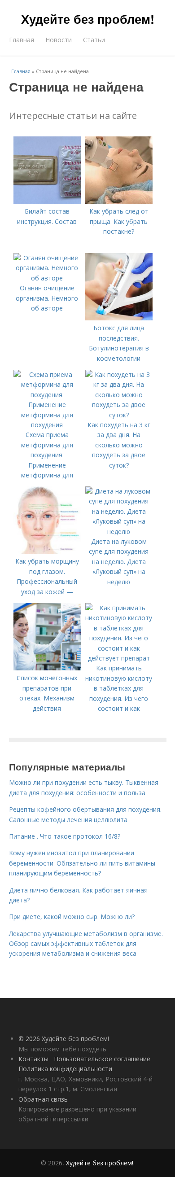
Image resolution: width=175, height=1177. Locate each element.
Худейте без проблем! (87, 18)
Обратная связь (43, 1099)
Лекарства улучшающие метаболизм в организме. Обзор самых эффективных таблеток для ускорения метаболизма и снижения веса (86, 943)
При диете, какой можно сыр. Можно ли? (72, 916)
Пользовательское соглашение (102, 1058)
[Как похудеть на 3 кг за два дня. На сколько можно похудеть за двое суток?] (119, 415)
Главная (21, 39)
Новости (58, 39)
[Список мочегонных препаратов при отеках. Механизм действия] (47, 668)
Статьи (94, 39)
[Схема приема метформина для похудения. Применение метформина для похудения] (47, 424)
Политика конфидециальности (65, 1068)
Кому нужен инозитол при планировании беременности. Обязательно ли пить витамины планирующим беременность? (82, 863)
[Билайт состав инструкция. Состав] (47, 201)
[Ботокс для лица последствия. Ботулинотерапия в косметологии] (119, 318)
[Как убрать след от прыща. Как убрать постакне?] (119, 201)
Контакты (33, 1058)
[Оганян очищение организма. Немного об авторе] (47, 278)
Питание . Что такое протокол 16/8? (64, 836)
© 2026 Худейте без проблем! (63, 1038)
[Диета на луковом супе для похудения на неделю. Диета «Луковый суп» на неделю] (119, 531)
